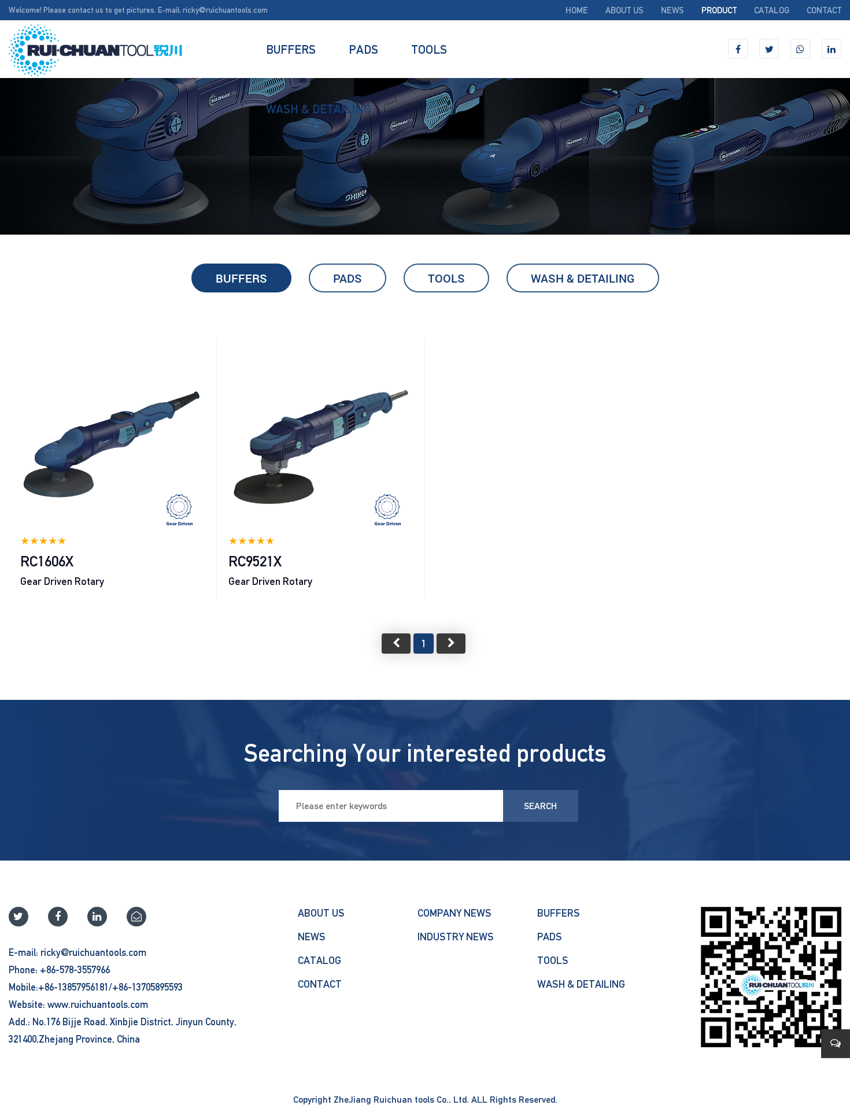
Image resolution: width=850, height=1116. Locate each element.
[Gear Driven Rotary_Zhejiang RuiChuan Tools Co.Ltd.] (95, 49)
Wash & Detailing (318, 109)
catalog (771, 10)
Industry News (455, 936)
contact (824, 10)
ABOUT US (624, 10)
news (672, 10)
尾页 (451, 643)
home (577, 10)
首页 (396, 643)
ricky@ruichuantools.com (225, 9)
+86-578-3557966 (75, 970)
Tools (429, 49)
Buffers (291, 49)
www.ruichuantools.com (97, 1004)
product (719, 10)
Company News (454, 913)
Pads (363, 49)
